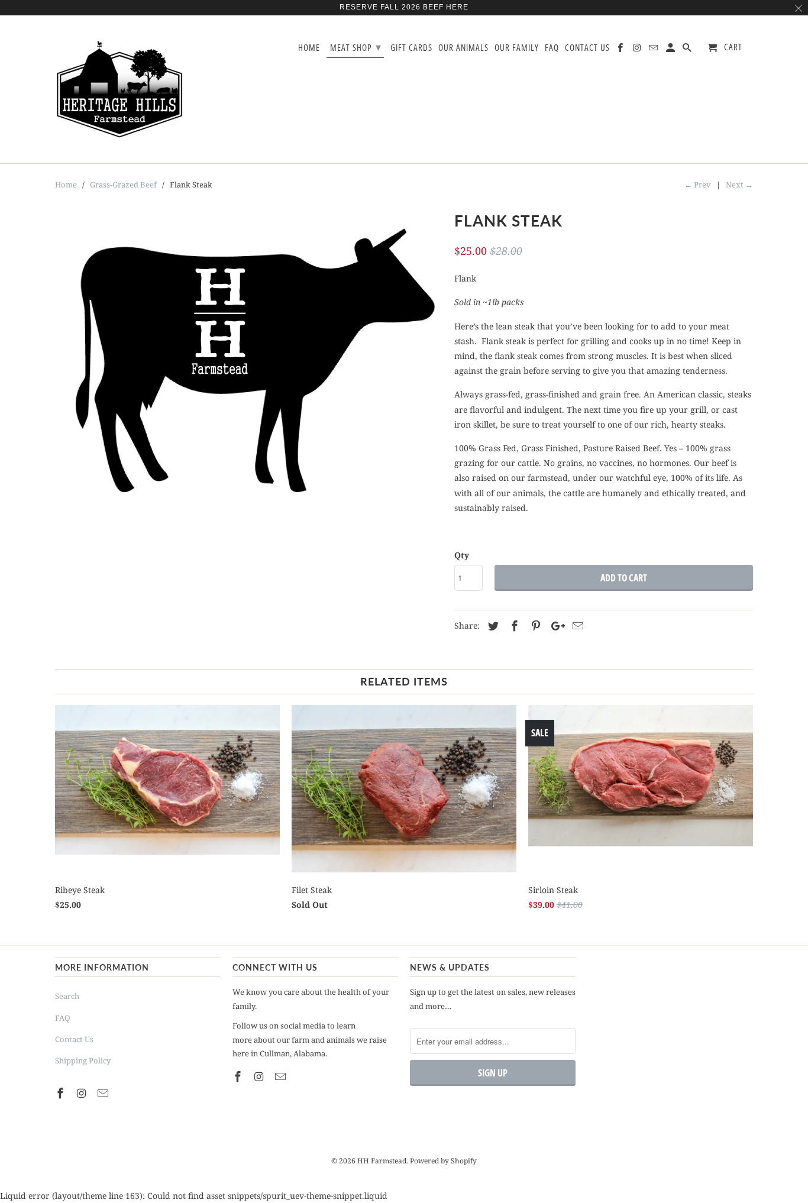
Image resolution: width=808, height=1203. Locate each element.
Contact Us (74, 1039)
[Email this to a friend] (576, 626)
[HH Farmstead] (120, 89)
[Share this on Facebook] (512, 626)
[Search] (688, 50)
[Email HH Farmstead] (104, 1093)
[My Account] (671, 50)
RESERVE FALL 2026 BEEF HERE (404, 7)
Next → (739, 184)
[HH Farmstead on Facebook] (61, 1093)
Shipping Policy (83, 1060)
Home (309, 48)
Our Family (517, 48)
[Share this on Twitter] (491, 626)
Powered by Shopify (443, 1161)
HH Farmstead (381, 1161)
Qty (461, 555)
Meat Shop (356, 47)
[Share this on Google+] (554, 626)
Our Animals (463, 48)
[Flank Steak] (248, 366)
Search (67, 996)
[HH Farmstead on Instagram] (82, 1093)
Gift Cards (411, 48)
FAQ (62, 1018)
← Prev (697, 184)
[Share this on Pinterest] (534, 626)
